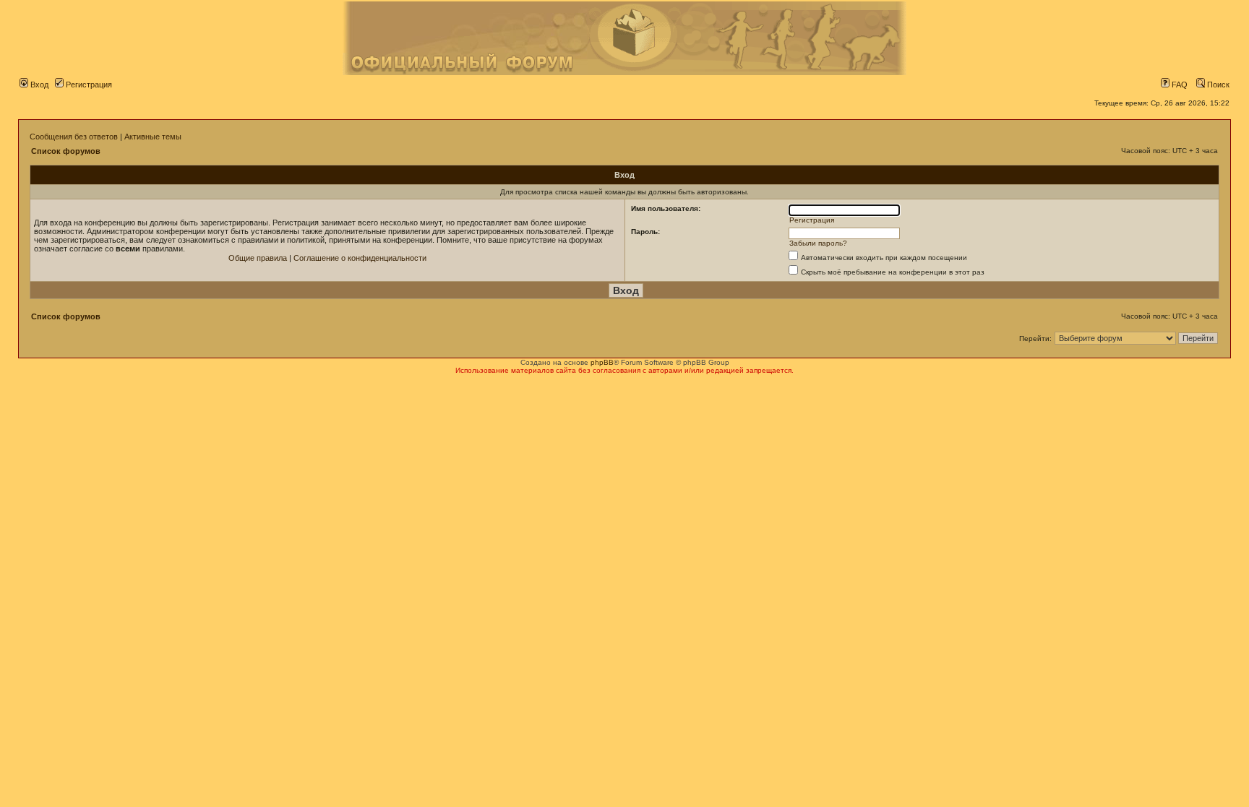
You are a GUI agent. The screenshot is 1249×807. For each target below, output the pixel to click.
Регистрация (88, 84)
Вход (38, 84)
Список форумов (65, 151)
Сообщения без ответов (74, 136)
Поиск (1217, 84)
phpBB (602, 362)
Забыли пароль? (818, 243)
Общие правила (257, 258)
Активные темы (152, 136)
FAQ (1178, 84)
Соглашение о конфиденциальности (359, 258)
